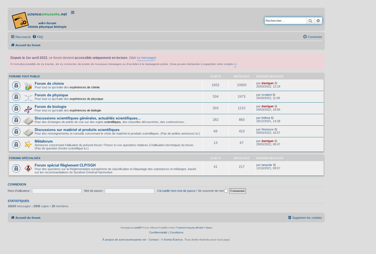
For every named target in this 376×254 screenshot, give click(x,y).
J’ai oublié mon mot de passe (176, 190)
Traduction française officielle (189, 227)
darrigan (267, 83)
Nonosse (267, 129)
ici (235, 63)
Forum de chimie (49, 83)
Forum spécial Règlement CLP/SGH (65, 165)
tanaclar (266, 164)
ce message (146, 58)
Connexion (17, 184)
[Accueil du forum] (39, 19)
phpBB (138, 227)
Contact (154, 239)
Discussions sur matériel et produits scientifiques (77, 130)
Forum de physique (51, 95)
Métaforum (44, 141)
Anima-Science (173, 239)
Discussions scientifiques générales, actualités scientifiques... (88, 118)
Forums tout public (24, 76)
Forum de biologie (50, 107)
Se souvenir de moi (211, 190)
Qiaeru (209, 227)
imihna (265, 117)
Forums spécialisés (24, 158)
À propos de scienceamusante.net (124, 239)
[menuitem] (37, 37)
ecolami (266, 94)
